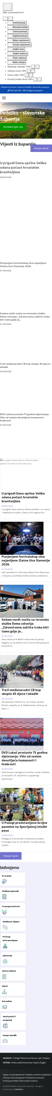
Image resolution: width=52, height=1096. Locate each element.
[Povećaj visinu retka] (31, 75)
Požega (16, 1058)
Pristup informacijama (13, 1078)
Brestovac (28, 1062)
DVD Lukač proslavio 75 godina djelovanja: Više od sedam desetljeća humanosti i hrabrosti (24, 417)
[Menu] (4, 98)
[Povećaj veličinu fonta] (33, 71)
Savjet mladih (10, 1035)
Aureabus (7, 1001)
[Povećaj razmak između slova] (39, 79)
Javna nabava (9, 970)
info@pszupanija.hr (34, 90)
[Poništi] (5, 19)
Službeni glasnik (10, 891)
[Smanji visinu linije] (27, 75)
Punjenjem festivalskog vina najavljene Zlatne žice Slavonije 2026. (23, 264)
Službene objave (11, 921)
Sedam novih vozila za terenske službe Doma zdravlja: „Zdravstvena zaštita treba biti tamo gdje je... (25, 317)
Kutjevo (46, 1058)
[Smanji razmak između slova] (35, 79)
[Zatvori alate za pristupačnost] (10, 19)
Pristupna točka (11, 1081)
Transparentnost (11, 906)
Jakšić (20, 1062)
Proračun (7, 875)
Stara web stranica (29, 1081)
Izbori (5, 986)
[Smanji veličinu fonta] (29, 71)
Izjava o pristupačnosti (14, 1074)
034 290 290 (16, 90)
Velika (14, 1062)
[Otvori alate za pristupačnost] (7, 7)
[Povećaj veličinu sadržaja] (37, 67)
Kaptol (36, 1062)
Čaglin (43, 1062)
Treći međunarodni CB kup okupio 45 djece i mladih (25, 365)
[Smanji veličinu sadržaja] (33, 67)
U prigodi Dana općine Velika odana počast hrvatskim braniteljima (23, 167)
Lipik (39, 1058)
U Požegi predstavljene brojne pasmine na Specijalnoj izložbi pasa (24, 826)
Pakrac (33, 1058)
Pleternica (25, 1058)
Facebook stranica (34, 1078)
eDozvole (7, 955)
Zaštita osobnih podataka (38, 1074)
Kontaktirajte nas (13, 126)
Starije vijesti (41, 148)
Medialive (19, 1089)
